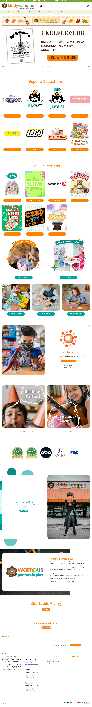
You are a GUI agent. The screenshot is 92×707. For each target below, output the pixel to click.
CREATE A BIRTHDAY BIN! (68, 361)
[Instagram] (75, 656)
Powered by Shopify (21, 703)
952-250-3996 (29, 688)
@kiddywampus (46, 627)
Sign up (75, 644)
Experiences (49, 12)
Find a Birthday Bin (52, 657)
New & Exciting (6, 12)
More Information (62, 12)
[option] (46, 40)
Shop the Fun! (19, 12)
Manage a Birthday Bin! (68, 367)
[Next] (89, 66)
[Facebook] (70, 656)
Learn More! (68, 369)
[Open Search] (41, 6)
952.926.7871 (29, 662)
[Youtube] (73, 656)
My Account (50, 664)
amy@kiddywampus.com (31, 664)
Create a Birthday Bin (53, 659)
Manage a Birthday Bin (53, 661)
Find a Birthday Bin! (68, 365)
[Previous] (3, 66)
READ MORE (23, 510)
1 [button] (42, 66)
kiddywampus (14, 703)
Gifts (40, 12)
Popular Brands (31, 12)
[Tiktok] (78, 656)
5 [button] (49, 66)
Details (46, 609)
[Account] (84, 6)
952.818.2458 (29, 675)
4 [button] (47, 66)
